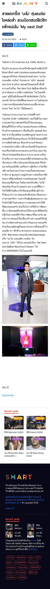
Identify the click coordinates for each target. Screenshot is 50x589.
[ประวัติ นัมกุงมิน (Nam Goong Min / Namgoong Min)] (14, 443)
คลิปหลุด (34, 549)
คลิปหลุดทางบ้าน (14, 502)
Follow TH (10, 508)
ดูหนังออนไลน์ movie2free (17, 497)
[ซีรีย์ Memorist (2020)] (14, 422)
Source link (8, 395)
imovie (34, 540)
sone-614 (39, 500)
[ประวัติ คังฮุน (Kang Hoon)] (36, 443)
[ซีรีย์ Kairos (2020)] (36, 422)
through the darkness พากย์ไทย (19, 500)
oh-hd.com (34, 497)
